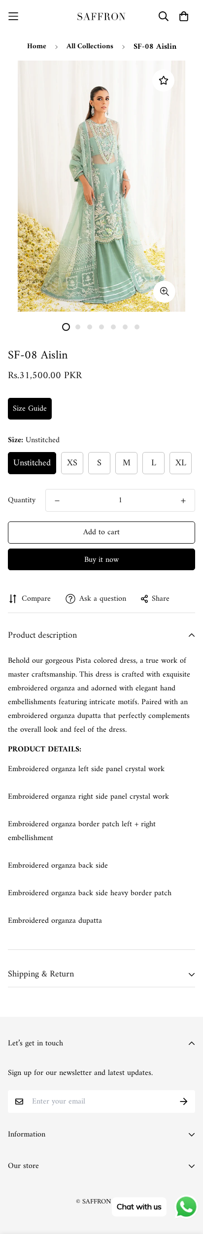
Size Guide (30, 409)
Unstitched (32, 463)
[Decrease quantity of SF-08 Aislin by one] (57, 500)
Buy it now (101, 560)
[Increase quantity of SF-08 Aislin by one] (183, 500)
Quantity (21, 500)
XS (72, 463)
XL (180, 463)
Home (36, 46)
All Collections (90, 46)
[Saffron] (101, 16)
